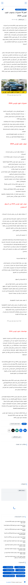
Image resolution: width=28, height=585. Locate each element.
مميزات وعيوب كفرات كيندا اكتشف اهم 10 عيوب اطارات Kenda (14, 542)
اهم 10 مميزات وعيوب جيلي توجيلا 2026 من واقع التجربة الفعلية (14, 526)
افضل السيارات (9, 567)
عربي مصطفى (21, 19)
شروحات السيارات (10, 570)
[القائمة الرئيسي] (26, 3)
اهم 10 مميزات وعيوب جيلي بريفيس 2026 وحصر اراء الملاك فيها (15, 522)
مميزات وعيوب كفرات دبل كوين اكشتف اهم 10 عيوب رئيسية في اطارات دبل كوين (15, 557)
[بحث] (2, 3)
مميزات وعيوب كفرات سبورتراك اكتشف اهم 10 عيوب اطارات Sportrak (15, 549)
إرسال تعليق (21, 490)
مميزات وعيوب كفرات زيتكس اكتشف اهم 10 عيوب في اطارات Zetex (14, 553)
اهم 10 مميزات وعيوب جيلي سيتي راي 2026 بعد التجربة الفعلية (14, 538)
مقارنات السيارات (20, 575)
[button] (20, 430)
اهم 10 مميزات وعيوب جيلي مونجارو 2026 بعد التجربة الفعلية (15, 530)
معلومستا (8, 582)
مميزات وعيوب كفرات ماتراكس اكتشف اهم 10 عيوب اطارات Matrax (15, 545)
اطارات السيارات (21, 567)
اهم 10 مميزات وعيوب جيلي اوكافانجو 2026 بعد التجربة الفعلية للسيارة (14, 534)
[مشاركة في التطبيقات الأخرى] (9, 430)
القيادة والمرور (21, 570)
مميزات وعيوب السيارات (21, 9)
